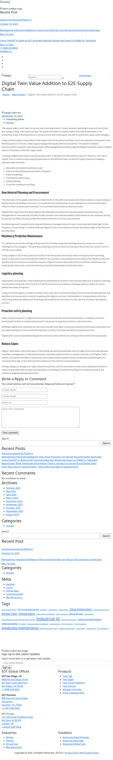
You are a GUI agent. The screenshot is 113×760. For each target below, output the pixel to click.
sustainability (91, 629)
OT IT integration (67, 624)
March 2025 (12, 497)
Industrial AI (48, 619)
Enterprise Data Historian (76, 737)
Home (6, 94)
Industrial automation (68, 620)
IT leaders (22, 624)
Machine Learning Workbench (38, 624)
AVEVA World (53, 610)
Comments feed (14, 594)
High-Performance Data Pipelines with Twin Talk (18, 620)
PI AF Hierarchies (80, 624)
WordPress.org (14, 597)
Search (5, 438)
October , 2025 (9, 24)
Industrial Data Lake (73, 740)
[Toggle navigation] (109, 75)
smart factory (80, 629)
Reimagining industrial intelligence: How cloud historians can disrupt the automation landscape (50, 30)
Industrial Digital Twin (74, 744)
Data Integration (81, 609)
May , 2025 (7, 34)
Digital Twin (9, 614)
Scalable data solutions (67, 629)
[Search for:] (44, 77)
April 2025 (11, 494)
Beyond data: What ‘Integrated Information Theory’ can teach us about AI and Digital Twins (49, 463)
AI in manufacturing (28, 609)
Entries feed (12, 590)
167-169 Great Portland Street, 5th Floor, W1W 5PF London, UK (17, 720)
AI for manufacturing (9, 610)
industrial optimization (90, 619)
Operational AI (55, 624)
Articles (21, 94)
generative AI (89, 614)
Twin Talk (67, 676)
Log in (9, 587)
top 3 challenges (103, 629)
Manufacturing (14, 747)
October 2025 (13, 488)
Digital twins (27, 614)
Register (10, 584)
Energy (9, 740)
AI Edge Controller (72, 689)
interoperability (10, 623)
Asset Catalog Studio (73, 692)
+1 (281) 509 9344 (11, 708)
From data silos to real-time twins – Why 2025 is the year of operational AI (40, 466)
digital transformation (101, 610)
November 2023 (14, 504)
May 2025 (11, 491)
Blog (14, 94)
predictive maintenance (20, 628)
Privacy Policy (72, 752)
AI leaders (43, 610)
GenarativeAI (76, 613)
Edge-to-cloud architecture (45, 614)
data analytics (63, 610)
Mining (9, 737)
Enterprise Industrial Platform (15, 19)
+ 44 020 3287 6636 (11, 727)
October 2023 (13, 507)
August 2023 (12, 514)
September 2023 (14, 511)
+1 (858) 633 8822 (11, 689)
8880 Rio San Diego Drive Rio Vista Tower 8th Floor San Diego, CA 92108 (15, 683)
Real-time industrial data (48, 629)
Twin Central (69, 686)
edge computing (62, 614)
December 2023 (14, 501)
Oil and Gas (12, 744)
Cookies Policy (91, 752)
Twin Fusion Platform (74, 682)
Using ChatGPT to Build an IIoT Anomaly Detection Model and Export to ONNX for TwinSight (48, 40)
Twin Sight (68, 679)
